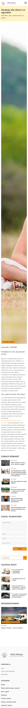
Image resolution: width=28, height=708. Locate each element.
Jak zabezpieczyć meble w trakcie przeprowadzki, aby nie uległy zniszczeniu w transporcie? (18, 473)
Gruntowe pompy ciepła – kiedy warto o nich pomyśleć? (18, 491)
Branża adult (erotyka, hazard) (10, 688)
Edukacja (4, 695)
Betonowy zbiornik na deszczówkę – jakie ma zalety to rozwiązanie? (19, 587)
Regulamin (4, 674)
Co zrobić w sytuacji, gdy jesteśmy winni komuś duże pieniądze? (19, 595)
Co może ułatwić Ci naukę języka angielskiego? (17, 571)
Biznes (3, 684)
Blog (2, 668)
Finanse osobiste (6, 698)
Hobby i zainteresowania (8, 702)
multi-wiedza (5, 347)
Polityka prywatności (8, 671)
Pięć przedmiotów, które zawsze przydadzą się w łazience (18, 509)
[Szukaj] (25, 558)
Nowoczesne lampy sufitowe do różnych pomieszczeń (17, 500)
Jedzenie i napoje (6, 705)
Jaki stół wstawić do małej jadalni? (19, 482)
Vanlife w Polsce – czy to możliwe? (12, 628)
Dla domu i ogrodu (8, 341)
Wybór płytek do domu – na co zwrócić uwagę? (18, 463)
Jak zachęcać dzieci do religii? (18, 579)
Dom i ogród (5, 691)
